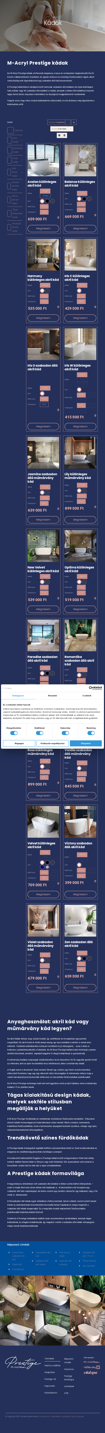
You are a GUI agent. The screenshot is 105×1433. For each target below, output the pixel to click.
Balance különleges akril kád (80, 184)
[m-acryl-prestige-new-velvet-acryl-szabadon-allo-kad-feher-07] (43, 531)
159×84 (45, 285)
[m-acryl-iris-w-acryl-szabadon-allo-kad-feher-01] (80, 329)
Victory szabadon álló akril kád (78, 845)
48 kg (90, 870)
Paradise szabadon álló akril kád (43, 659)
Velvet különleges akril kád (41, 845)
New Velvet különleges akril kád (43, 569)
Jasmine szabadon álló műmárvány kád (42, 478)
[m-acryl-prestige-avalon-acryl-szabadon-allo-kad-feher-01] (43, 145)
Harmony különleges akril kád (43, 278)
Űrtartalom (32, 212)
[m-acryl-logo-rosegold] (92, 1362)
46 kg (81, 870)
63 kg (81, 964)
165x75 (45, 955)
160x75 (82, 193)
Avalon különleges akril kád (42, 184)
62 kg (44, 679)
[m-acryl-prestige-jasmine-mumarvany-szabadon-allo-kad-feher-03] (43, 438)
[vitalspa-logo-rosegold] (91, 1372)
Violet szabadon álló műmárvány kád (41, 946)
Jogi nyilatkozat (78, 1416)
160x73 (82, 285)
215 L (81, 501)
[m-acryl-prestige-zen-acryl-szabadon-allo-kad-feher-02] (80, 905)
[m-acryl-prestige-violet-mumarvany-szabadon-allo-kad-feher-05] (43, 905)
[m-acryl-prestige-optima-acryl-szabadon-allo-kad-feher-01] (80, 531)
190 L (44, 212)
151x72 (45, 487)
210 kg (82, 774)
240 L (81, 301)
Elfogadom (86, 743)
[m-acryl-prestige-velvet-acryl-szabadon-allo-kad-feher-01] (43, 807)
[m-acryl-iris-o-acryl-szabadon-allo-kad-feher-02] (43, 329)
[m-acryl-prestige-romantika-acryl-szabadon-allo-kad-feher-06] (80, 620)
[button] (42, 201)
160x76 (82, 855)
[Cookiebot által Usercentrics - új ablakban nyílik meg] (91, 688)
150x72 (82, 375)
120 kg (45, 498)
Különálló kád (18, 1269)
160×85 (45, 576)
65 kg (44, 206)
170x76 (82, 859)
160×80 (45, 191)
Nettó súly (31, 206)
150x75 (45, 852)
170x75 (82, 384)
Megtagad (19, 743)
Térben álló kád (89, 1261)
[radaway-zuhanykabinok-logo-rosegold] (92, 1366)
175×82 (82, 485)
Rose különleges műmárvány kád (41, 752)
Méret (30, 193)
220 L (81, 405)
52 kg (81, 680)
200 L (44, 503)
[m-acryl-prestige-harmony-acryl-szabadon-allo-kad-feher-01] (43, 240)
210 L (44, 301)
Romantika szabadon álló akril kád (79, 660)
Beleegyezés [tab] (18, 696)
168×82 (45, 761)
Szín (29, 201)
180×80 (45, 668)
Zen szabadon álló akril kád (79, 944)
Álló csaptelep (89, 1266)
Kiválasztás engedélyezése (53, 743)
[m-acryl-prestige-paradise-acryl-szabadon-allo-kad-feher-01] (43, 620)
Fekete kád (17, 1264)
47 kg (90, 395)
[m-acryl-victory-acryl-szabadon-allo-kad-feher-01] (80, 807)
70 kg (81, 587)
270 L (81, 410)
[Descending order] (73, 122)
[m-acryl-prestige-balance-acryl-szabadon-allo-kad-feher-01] (80, 145)
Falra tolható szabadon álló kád (18, 1256)
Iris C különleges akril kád (77, 278)
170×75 (82, 670)
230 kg (82, 496)
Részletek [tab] (52, 696)
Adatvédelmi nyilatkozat (61, 1416)
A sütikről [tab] (86, 696)
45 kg (81, 395)
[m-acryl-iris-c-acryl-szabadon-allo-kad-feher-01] (80, 240)
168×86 (82, 763)
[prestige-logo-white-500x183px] (23, 1357)
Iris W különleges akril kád (78, 367)
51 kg (81, 204)
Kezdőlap (49, 32)
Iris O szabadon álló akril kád (43, 367)
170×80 (45, 196)
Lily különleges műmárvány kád (78, 476)
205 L (44, 777)
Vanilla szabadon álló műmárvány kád (78, 754)
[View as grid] (59, 135)
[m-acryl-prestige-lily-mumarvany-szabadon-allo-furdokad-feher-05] (80, 438)
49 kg (44, 399)
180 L (81, 210)
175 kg (45, 966)
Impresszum (45, 1416)
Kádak (53, 23)
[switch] (39, 733)
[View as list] (64, 135)
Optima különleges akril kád (79, 569)
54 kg (44, 296)
